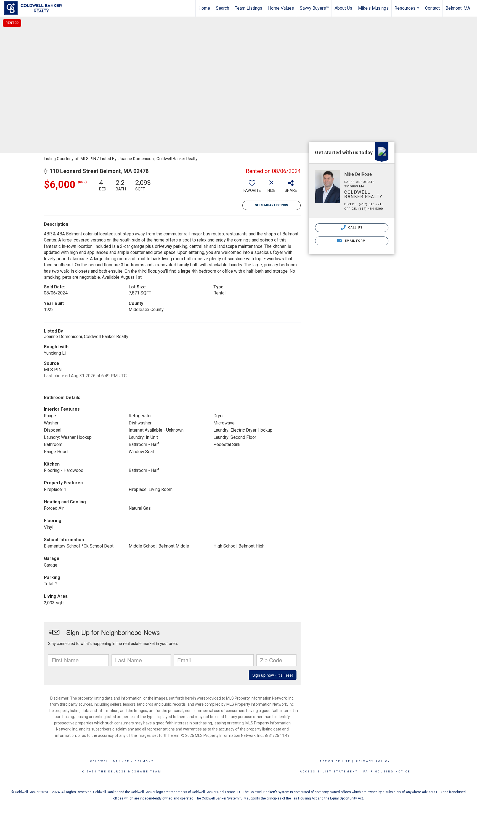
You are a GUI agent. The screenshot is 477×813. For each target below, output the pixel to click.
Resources (407, 11)
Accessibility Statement (329, 771)
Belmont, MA (458, 8)
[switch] (252, 188)
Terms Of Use (335, 761)
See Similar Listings (271, 205)
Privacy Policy (373, 761)
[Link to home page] (35, 8)
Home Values (281, 8)
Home (204, 8)
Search (222, 8)
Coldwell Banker (110, 761)
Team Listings (248, 8)
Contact (432, 8)
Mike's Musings (373, 8)
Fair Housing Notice (386, 771)
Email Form (354, 241)
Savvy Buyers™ (314, 8)
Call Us (355, 227)
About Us (343, 8)
